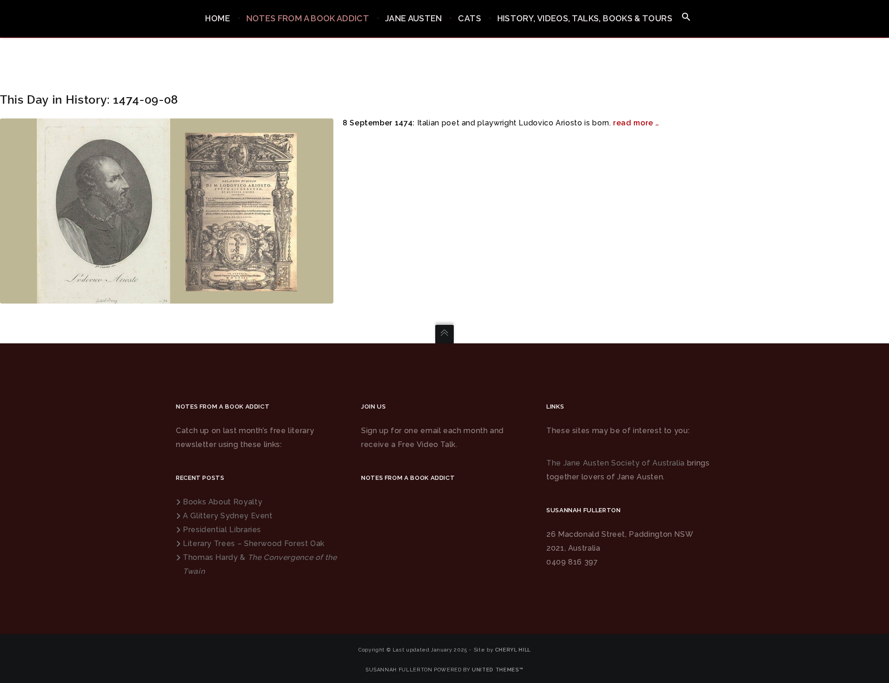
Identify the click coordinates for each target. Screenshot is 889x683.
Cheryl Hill (513, 650)
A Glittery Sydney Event (228, 515)
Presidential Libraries (222, 529)
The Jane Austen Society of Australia (615, 463)
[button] (686, 17)
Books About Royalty (222, 501)
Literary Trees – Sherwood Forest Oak (254, 543)
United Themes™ (498, 670)
